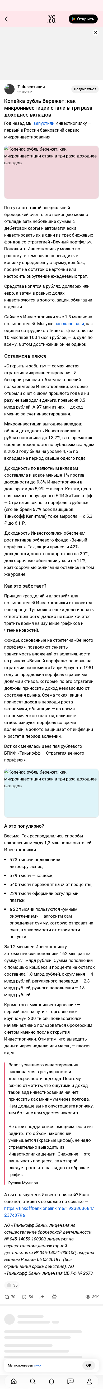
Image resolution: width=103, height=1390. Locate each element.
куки (37, 1365)
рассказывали (69, 323)
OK (88, 1365)
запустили (44, 123)
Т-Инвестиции (31, 86)
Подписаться (85, 89)
